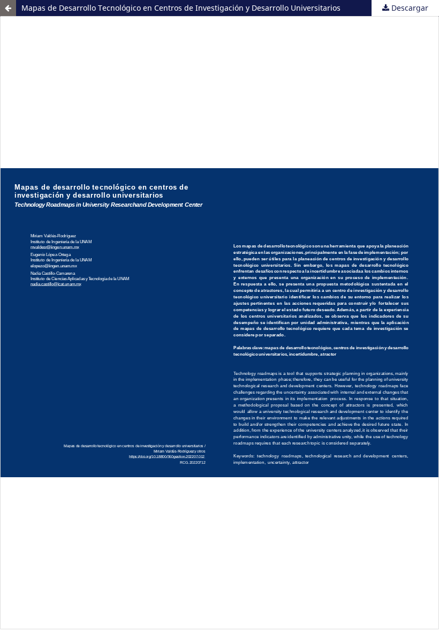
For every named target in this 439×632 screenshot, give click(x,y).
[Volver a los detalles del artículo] (8, 8)
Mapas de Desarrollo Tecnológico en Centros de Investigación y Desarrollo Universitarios (180, 8)
